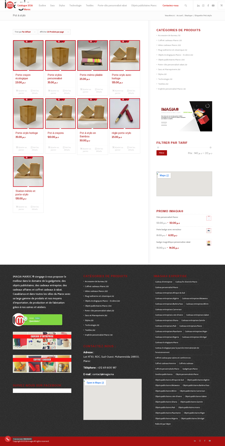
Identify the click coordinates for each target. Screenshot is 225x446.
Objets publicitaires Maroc (169, 59)
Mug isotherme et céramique (171, 50)
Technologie (163, 79)
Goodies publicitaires (163, 374)
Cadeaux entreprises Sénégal (194, 337)
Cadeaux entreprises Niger (196, 331)
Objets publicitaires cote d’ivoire (168, 396)
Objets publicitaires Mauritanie (168, 413)
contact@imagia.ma (103, 374)
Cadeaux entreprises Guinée (193, 320)
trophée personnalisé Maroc (170, 89)
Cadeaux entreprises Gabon (197, 315)
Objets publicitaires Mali (165, 407)
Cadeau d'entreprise (163, 282)
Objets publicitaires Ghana (166, 402)
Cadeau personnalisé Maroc (166, 287)
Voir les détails (35, 92)
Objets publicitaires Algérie (198, 380)
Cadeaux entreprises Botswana (195, 298)
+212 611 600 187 (107, 367)
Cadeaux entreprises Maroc (190, 326)
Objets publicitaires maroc (189, 407)
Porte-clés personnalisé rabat (171, 64)
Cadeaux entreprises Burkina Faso (169, 304)
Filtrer (161, 153)
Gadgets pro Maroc (190, 369)
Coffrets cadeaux (186, 363)
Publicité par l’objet (163, 424)
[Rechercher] (186, 5)
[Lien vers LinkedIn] (198, 5)
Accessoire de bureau (167, 35)
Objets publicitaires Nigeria (166, 418)
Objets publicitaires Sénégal (192, 418)
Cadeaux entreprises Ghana (166, 320)
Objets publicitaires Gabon (196, 396)
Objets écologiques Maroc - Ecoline (174, 55)
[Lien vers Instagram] (203, 5)
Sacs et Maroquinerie (167, 69)
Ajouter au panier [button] (22, 92)
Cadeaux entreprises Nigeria (167, 337)
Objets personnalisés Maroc (187, 374)
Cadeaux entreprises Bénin (197, 304)
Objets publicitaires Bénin (166, 391)
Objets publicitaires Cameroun (192, 391)
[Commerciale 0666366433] (8, 439)
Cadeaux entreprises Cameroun (168, 309)
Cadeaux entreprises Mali (165, 326)
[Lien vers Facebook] (208, 5)
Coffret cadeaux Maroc (168, 40)
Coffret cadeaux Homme (165, 363)
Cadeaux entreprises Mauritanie (168, 331)
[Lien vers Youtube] (213, 5)
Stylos (160, 74)
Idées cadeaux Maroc (167, 45)
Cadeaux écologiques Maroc (166, 342)
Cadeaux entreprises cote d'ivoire (169, 315)
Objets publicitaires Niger (194, 413)
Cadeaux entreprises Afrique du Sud (170, 293)
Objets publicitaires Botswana (167, 385)
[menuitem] (25, 5)
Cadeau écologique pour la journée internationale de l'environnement (177, 350)
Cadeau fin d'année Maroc (186, 282)
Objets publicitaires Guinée (191, 402)
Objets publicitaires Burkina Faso (196, 385)
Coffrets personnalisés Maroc (167, 369)
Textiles (161, 84)
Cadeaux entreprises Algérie (167, 298)
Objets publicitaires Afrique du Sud (169, 380)
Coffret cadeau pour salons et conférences (173, 358)
